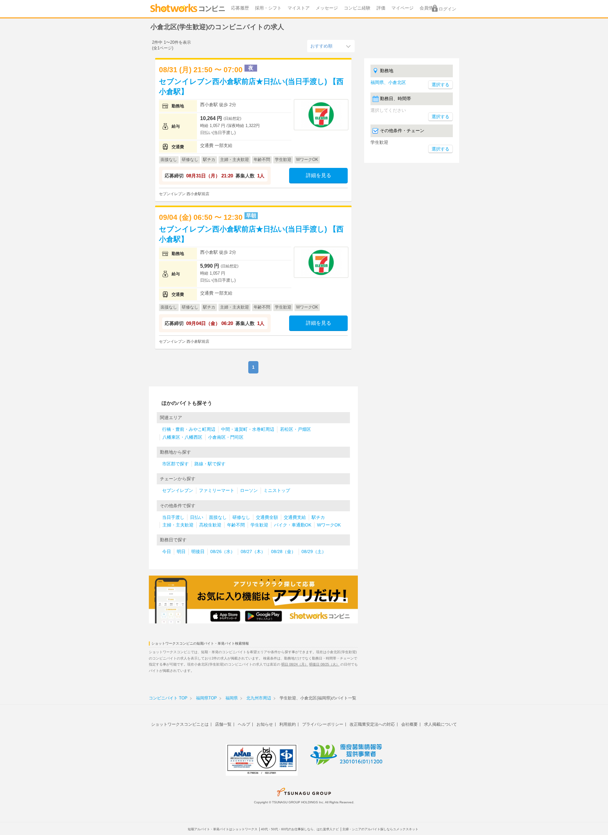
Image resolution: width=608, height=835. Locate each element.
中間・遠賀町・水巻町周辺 (247, 429)
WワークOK (329, 525)
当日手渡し (173, 517)
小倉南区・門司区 (226, 437)
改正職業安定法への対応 (372, 724)
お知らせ (264, 724)
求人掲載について (440, 724)
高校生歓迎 (210, 525)
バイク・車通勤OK (292, 525)
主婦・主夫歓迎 (177, 525)
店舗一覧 (223, 724)
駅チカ (318, 517)
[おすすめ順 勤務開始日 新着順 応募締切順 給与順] (331, 45)
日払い (196, 517)
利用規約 (287, 724)
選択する (440, 116)
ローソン (249, 490)
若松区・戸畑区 (295, 429)
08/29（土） (313, 551)
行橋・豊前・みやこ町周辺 (188, 429)
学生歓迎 (259, 525)
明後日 (198, 551)
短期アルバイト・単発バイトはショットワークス (222, 829)
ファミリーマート (216, 490)
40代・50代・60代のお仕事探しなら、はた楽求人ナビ (300, 829)
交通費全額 (267, 517)
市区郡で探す (175, 464)
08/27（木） (253, 551)
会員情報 (428, 8)
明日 (181, 551)
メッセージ (327, 8)
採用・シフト (268, 8)
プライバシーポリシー (322, 724)
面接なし (218, 517)
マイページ (402, 8)
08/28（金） (283, 551)
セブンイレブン (177, 490)
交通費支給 (295, 517)
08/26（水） (222, 551)
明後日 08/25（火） (324, 664)
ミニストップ (276, 490)
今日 (166, 551)
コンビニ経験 (357, 8)
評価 (381, 8)
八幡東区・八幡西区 (182, 437)
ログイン (447, 9)
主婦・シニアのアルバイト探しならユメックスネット (380, 829)
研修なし (241, 517)
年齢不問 (236, 525)
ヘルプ (244, 724)
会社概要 (409, 724)
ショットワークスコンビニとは (180, 724)
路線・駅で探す (209, 464)
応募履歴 (240, 8)
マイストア (299, 8)
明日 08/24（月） (294, 664)
